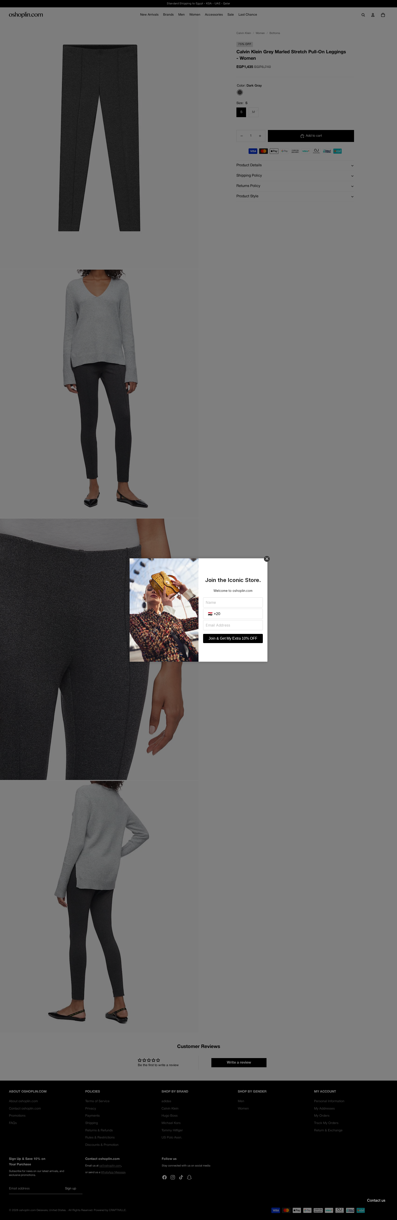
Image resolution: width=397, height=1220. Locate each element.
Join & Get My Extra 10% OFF (233, 638)
